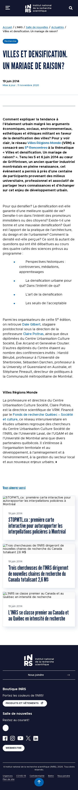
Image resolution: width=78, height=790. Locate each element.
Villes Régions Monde (44, 143)
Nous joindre (36, 675)
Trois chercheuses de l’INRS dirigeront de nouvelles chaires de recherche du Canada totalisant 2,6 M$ (38, 573)
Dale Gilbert (31, 324)
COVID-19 (21, 776)
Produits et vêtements (22, 703)
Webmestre (14, 748)
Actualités (57, 27)
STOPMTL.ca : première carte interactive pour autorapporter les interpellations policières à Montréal (37, 525)
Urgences (8, 776)
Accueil (7, 27)
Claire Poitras (33, 334)
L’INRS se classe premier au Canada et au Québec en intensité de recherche (38, 615)
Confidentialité (37, 776)
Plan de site (9, 779)
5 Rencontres (36, 147)
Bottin (51, 776)
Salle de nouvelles (37, 27)
